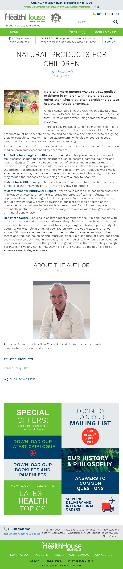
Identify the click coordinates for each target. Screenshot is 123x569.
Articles (57, 555)
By (61, 72)
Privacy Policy (54, 561)
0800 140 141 (108, 14)
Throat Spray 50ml (16, 368)
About (25, 555)
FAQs (71, 555)
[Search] (115, 22)
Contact (84, 555)
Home (13, 555)
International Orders (80, 561)
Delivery (35, 561)
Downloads (103, 555)
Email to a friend (22, 379)
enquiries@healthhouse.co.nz (22, 534)
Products (40, 555)
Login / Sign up (105, 32)
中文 (97, 7)
